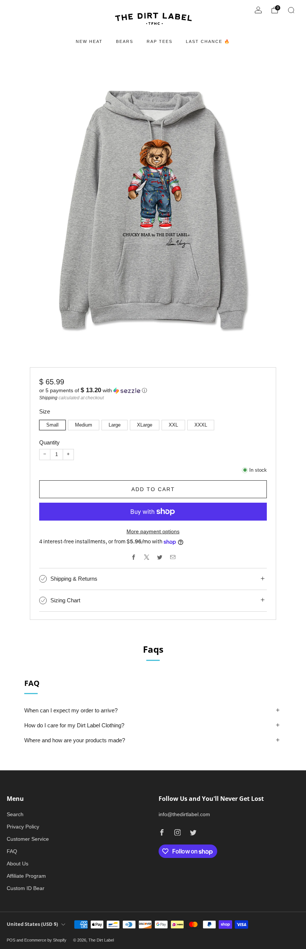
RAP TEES (159, 41)
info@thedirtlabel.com (184, 814)
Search (15, 814)
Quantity (49, 442)
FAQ (12, 851)
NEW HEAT (89, 41)
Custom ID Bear (25, 888)
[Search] (291, 10)
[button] (153, 390)
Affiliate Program (26, 876)
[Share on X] (146, 557)
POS (11, 940)
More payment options (153, 531)
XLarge (144, 425)
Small (52, 425)
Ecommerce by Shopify (45, 940)
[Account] (258, 10)
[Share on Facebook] (133, 557)
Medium (83, 425)
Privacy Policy (23, 827)
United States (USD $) (32, 924)
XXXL (200, 425)
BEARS (124, 41)
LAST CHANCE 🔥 (208, 41)
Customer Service (28, 839)
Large (115, 425)
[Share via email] (173, 557)
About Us (17, 864)
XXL (173, 425)
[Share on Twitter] (159, 557)
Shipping (48, 397)
